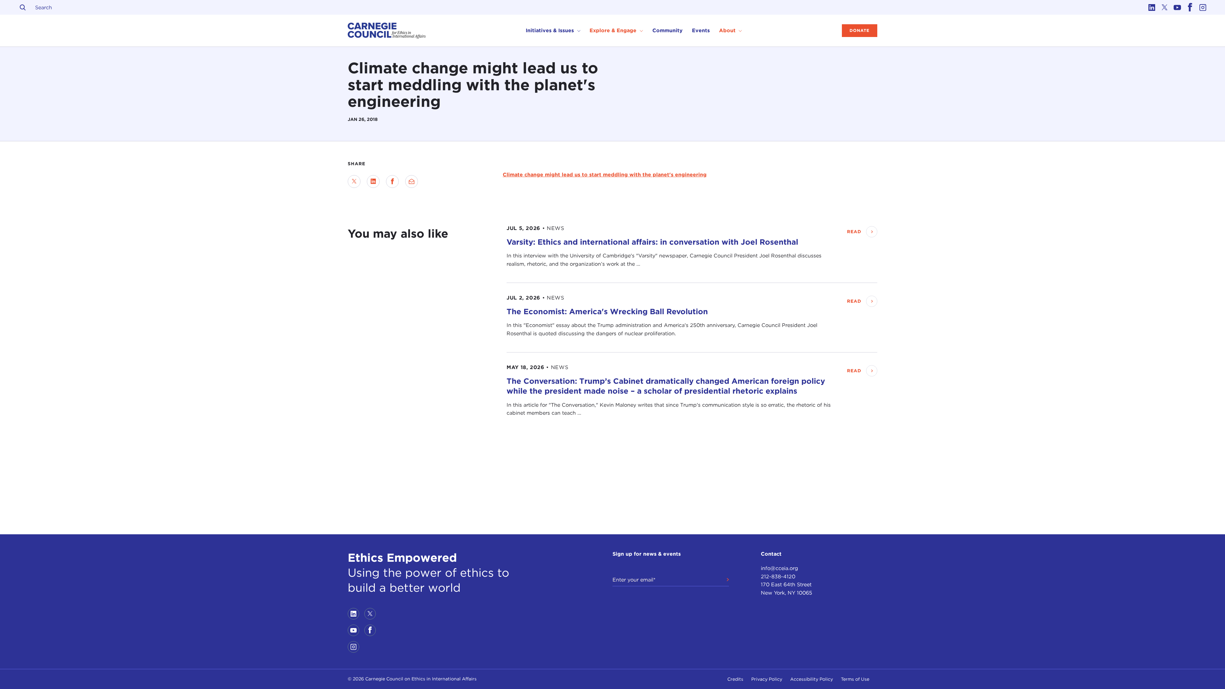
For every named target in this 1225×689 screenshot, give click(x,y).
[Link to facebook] (1190, 7)
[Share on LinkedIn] (373, 181)
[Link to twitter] (1164, 7)
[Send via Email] (411, 181)
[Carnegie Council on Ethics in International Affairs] (387, 31)
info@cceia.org (779, 568)
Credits (735, 679)
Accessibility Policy (811, 679)
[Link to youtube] (1177, 7)
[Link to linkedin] (1151, 7)
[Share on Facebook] (392, 181)
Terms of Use (855, 679)
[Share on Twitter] (354, 181)
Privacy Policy (766, 679)
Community (667, 30)
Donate (860, 30)
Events (701, 30)
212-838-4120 (778, 577)
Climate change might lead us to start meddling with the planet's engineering (605, 175)
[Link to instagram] (1202, 7)
